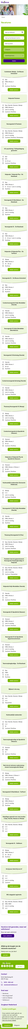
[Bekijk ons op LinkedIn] (7, 966)
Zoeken (14, 61)
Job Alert (5, 955)
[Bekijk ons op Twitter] (2, 966)
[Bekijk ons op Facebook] (5, 966)
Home (3, 17)
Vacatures (5, 993)
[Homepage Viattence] (5, 2)
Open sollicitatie (7, 936)
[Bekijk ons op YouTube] (10, 966)
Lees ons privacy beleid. (9, 1020)
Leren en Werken (7, 998)
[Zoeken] (26, 2)
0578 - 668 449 (8, 982)
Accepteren (7, 1025)
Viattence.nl (6, 1000)
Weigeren (17, 1025)
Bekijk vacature (14, 89)
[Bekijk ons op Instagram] (12, 966)
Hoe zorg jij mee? (8, 995)
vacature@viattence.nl (10, 985)
